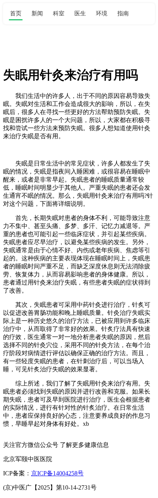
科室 (58, 13)
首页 (15, 13)
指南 (123, 13)
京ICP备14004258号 (57, 473)
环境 (101, 13)
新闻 (37, 13)
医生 (80, 13)
